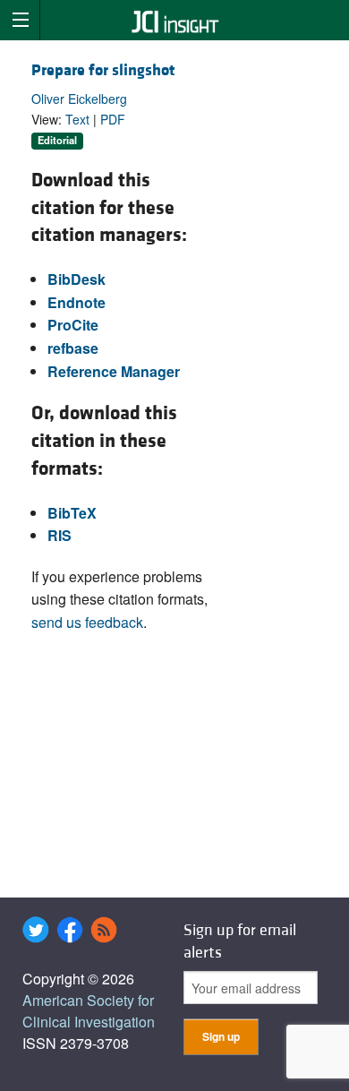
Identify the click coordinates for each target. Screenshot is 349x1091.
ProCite (72, 324)
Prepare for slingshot (102, 70)
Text (77, 119)
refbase (72, 348)
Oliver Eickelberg (79, 98)
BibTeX (72, 513)
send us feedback (87, 622)
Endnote (76, 302)
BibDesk (76, 279)
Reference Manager (113, 371)
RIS (59, 535)
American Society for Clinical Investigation (88, 1011)
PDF (112, 119)
